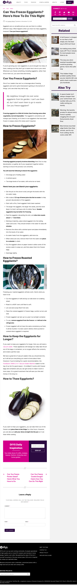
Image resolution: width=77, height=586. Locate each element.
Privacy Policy (44, 552)
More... (70, 2)
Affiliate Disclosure (46, 555)
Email (27, 521)
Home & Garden (44, 2)
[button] (25, 144)
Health (54, 2)
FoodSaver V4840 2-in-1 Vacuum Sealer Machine (19, 363)
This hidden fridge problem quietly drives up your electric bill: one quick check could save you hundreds (68, 78)
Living (62, 2)
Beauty (19, 2)
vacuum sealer (7, 347)
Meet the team (44, 547)
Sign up (38, 450)
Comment (7, 506)
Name (6, 521)
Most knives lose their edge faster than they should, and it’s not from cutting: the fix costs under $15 (67, 130)
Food (26, 2)
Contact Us (43, 550)
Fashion (33, 2)
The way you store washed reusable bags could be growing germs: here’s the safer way (68, 64)
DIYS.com (7, 2)
